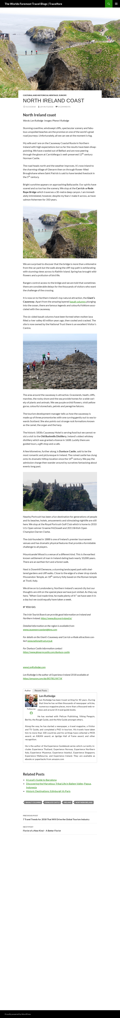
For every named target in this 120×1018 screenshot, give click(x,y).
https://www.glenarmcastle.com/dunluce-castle (46, 652)
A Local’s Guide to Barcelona (41, 779)
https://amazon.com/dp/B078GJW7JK (42, 678)
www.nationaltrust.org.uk (39, 640)
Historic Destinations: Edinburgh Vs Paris (48, 791)
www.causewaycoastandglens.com (40, 629)
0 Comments (64, 106)
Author (28, 690)
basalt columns (78, 301)
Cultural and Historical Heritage (40, 95)
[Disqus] (60, 881)
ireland (67, 802)
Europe (63, 95)
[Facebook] (31, 713)
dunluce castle (52, 802)
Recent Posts (41, 690)
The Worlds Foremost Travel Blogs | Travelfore (33, 3)
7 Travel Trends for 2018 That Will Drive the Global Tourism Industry (56, 817)
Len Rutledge (46, 106)
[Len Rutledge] (31, 700)
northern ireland (84, 802)
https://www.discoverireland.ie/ (56, 618)
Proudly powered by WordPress (18, 1014)
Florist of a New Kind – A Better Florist (42, 829)
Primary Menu (116, 4)
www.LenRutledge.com (34, 667)
